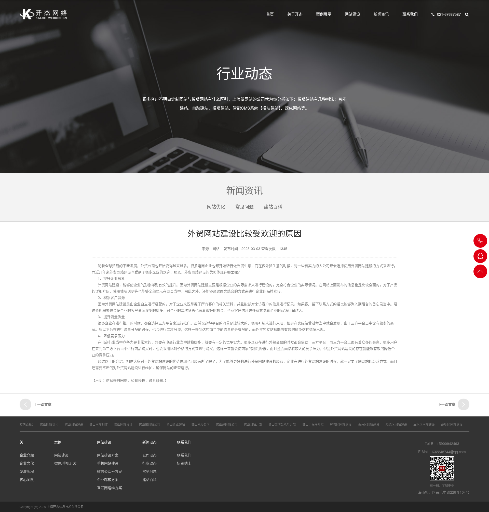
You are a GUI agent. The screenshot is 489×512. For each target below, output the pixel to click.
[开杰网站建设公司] (43, 14)
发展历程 (27, 471)
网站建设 (352, 14)
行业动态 (149, 463)
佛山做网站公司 (149, 424)
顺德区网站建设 (396, 424)
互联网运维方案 (109, 487)
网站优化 (216, 206)
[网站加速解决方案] (25, 404)
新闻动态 (149, 441)
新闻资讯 (381, 14)
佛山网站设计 (123, 424)
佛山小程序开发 (313, 424)
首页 (270, 14)
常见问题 (244, 206)
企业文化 (27, 463)
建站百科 (273, 206)
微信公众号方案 (109, 471)
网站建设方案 (107, 454)
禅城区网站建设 (340, 424)
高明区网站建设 (452, 424)
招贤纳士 (184, 463)
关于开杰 (295, 14)
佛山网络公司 (200, 424)
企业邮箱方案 (107, 479)
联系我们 (410, 14)
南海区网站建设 (368, 424)
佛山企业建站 (176, 424)
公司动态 (149, 454)
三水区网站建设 (424, 424)
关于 (23, 441)
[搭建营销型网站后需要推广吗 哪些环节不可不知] (463, 404)
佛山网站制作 (98, 424)
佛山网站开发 (253, 424)
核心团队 (27, 479)
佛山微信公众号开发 (282, 424)
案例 (57, 441)
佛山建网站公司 (226, 424)
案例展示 (323, 14)
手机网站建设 (107, 463)
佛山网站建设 (74, 424)
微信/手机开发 (65, 463)
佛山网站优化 (49, 424)
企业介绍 (27, 454)
